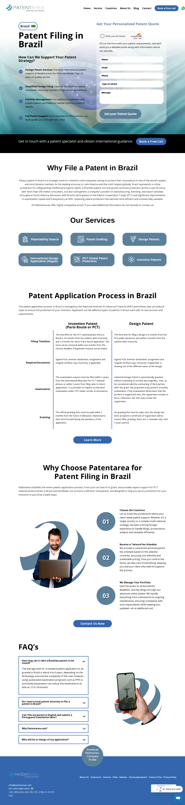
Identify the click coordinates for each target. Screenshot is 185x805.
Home (87, 8)
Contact (146, 8)
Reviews (123, 777)
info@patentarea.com (20, 785)
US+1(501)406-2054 (19, 788)
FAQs (115, 777)
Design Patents (149, 239)
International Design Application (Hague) (44, 260)
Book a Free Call (151, 141)
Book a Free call (167, 8)
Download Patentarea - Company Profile (92, 754)
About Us (125, 8)
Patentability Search (45, 239)
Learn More (92, 440)
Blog (136, 8)
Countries (111, 8)
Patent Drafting (97, 239)
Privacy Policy (169, 777)
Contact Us (95, 777)
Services (107, 777)
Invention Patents (149, 259)
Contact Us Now (92, 624)
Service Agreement (138, 777)
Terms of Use (155, 777)
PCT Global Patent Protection (95, 260)
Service (98, 8)
